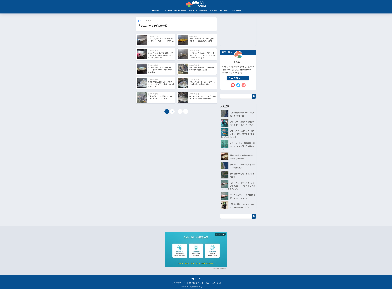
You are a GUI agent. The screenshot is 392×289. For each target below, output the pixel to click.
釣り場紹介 (224, 10)
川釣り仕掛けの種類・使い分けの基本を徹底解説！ (242, 157)
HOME (197, 279)
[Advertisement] (238, 31)
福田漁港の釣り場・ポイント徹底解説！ (242, 175)
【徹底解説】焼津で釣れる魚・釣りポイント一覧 (242, 114)
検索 (254, 96)
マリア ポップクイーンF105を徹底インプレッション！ (242, 196)
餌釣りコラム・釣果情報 (198, 10)
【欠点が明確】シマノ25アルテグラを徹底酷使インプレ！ (242, 205)
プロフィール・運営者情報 (185, 283)
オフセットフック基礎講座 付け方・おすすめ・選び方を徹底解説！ (238, 146)
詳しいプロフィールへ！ (238, 78)
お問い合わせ (236, 10)
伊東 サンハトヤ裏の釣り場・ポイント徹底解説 (242, 166)
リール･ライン (156, 10)
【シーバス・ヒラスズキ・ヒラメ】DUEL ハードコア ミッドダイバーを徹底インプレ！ (238, 186)
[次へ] (185, 111)
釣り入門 (213, 10)
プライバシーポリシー (203, 283)
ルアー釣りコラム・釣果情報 (175, 10)
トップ (172, 283)
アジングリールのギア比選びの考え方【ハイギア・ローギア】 (242, 123)
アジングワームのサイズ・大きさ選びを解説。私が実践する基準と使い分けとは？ (237, 134)
